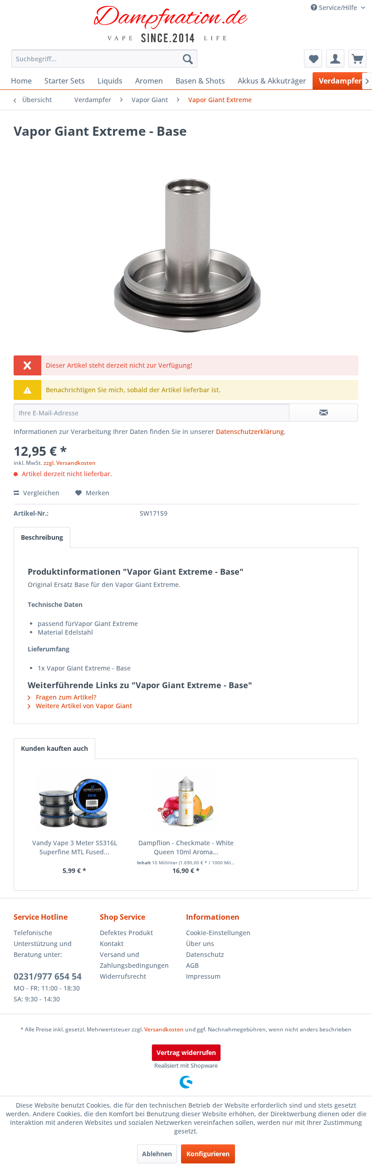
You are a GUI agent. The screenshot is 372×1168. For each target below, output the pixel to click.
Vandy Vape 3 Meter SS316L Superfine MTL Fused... (74, 847)
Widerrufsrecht (123, 976)
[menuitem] (104, 58)
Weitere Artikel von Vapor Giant (83, 705)
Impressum (203, 976)
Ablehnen (157, 1153)
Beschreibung (42, 537)
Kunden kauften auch (54, 748)
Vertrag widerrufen (186, 1052)
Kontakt (111, 943)
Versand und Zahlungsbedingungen (134, 960)
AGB (192, 965)
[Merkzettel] (313, 58)
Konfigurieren (208, 1153)
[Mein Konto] (335, 58)
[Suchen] (187, 58)
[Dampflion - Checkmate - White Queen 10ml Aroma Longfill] (186, 802)
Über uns (200, 943)
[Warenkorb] (357, 58)
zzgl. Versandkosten (70, 463)
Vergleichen (40, 492)
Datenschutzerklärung (250, 431)
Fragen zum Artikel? (65, 697)
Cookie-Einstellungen (218, 932)
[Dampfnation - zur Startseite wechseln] (171, 24)
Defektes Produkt (126, 932)
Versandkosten (164, 1029)
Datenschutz (205, 954)
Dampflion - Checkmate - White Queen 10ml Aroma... (186, 847)
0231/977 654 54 (48, 976)
